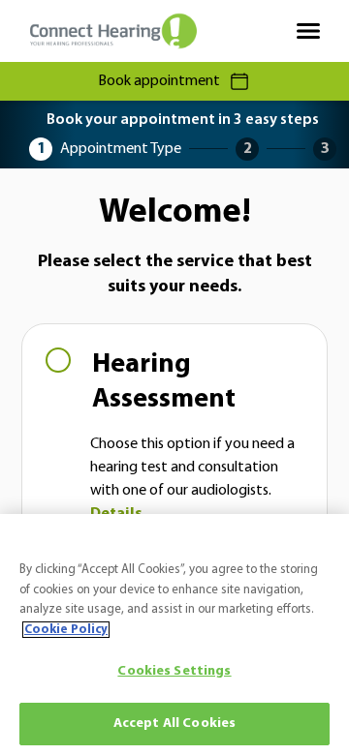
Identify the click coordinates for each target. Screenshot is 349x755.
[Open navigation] (308, 31)
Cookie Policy (66, 629)
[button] (174, 436)
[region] (174, 634)
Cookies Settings (174, 671)
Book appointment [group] (159, 81)
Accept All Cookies (175, 723)
